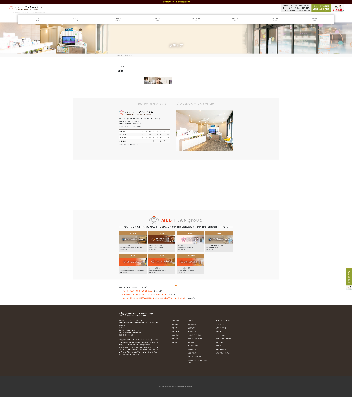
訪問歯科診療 (192, 349)
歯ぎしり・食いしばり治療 (223, 339)
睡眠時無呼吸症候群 (221, 349)
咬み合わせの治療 (193, 346)
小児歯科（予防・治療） (195, 335)
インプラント (192, 331)
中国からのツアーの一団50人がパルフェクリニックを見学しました (144, 294)
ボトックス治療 (220, 335)
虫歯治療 (190, 321)
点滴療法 (218, 346)
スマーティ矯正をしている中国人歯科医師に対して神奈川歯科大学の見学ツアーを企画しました (153, 298)
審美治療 (218, 331)
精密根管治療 (192, 324)
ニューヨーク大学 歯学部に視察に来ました (137, 291)
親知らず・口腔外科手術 (195, 339)
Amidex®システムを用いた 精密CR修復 (197, 361)
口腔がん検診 (192, 353)
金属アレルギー (220, 342)
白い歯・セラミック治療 (223, 321)
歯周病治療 (191, 328)
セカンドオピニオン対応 (223, 353)
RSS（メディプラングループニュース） (133, 287)
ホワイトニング (220, 324)
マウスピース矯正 (221, 328)
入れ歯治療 (191, 342)
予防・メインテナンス (194, 357)
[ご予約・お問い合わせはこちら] (312, 8)
